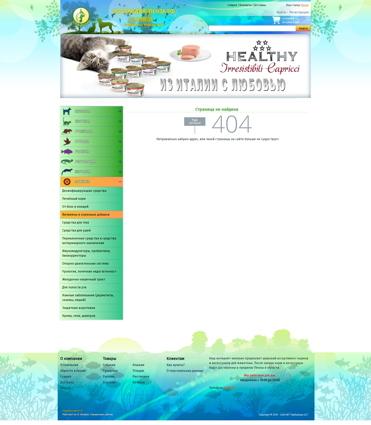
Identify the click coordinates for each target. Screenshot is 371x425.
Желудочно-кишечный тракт (83, 279)
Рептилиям (85, 161)
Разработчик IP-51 (73, 410)
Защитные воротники (78, 308)
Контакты (245, 5)
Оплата (65, 388)
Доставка (260, 5)
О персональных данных (185, 371)
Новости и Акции (73, 371)
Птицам (82, 141)
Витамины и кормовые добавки (86, 214)
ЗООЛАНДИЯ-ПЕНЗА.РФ (144, 11)
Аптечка (82, 182)
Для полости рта (74, 287)
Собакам (82, 111)
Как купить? (176, 365)
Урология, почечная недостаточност (89, 271)
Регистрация (299, 12)
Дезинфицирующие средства (84, 191)
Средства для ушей (76, 230)
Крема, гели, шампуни (78, 316)
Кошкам (82, 121)
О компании (69, 365)
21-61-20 (229, 388)
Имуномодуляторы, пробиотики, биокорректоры (86, 253)
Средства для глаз (75, 222)
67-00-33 (143, 19)
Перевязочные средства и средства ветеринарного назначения (89, 240)
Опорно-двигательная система (85, 263)
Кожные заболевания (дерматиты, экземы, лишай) (88, 297)
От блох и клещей (75, 206)
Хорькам (82, 172)
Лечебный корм (74, 199)
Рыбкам (82, 151)
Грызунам (83, 131)
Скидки (232, 5)
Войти (281, 12)
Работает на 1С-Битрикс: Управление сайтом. (88, 414)
